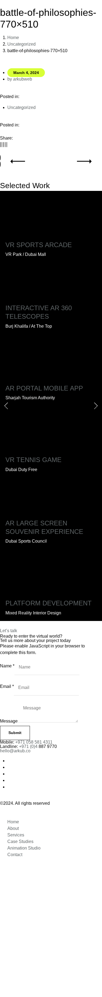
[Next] (0, 164)
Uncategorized (21, 44)
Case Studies (20, 841)
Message (9, 721)
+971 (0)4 (29, 746)
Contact (14, 854)
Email (7, 686)
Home (13, 37)
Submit (14, 732)
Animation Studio (24, 848)
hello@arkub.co (15, 751)
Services (15, 835)
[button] (0, 144)
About (13, 828)
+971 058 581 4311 (33, 742)
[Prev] (0, 157)
